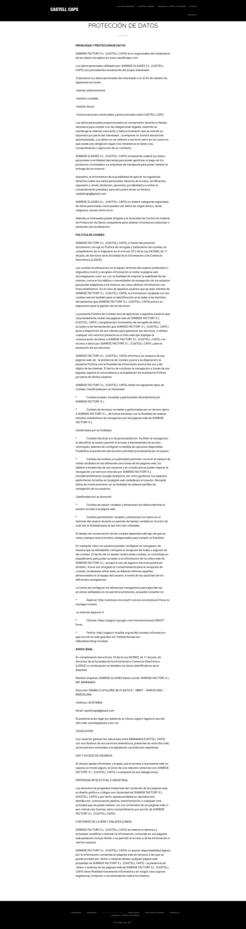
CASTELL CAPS (70, 7)
